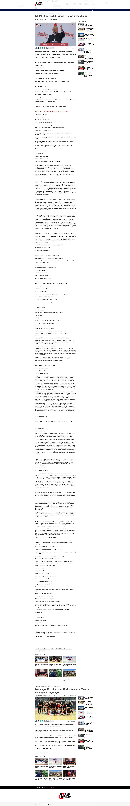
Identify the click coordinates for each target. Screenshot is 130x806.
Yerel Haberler (74, 695)
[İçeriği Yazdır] (47, 48)
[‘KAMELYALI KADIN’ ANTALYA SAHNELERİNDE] (69, 773)
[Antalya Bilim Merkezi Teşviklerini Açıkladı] (41, 659)
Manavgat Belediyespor (45, 752)
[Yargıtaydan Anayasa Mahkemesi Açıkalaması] (81, 36)
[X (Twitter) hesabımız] (51, 787)
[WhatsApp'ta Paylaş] (40, 48)
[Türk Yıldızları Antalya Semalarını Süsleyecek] (69, 659)
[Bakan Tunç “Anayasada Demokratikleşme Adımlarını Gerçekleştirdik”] (81, 51)
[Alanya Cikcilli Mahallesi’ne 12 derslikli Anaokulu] (41, 673)
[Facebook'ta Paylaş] (36, 48)
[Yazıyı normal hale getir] (53, 48)
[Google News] (73, 48)
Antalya (71, 22)
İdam (53, 648)
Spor (70, 695)
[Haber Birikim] (39, 6)
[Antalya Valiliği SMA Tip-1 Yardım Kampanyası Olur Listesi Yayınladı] (69, 673)
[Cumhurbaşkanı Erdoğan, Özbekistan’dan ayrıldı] (81, 45)
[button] (36, 8)
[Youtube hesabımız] (53, 787)
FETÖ (49, 648)
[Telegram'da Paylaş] (42, 48)
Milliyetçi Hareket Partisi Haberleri (65, 648)
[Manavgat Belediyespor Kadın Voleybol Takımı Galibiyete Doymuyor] (55, 659)
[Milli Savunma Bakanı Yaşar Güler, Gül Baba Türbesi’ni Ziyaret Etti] (81, 731)
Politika (75, 22)
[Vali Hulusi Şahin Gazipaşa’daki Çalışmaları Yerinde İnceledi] (55, 673)
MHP (56, 648)
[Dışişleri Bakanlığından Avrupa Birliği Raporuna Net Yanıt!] (81, 63)
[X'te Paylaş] (38, 48)
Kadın (67, 695)
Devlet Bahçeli (43, 648)
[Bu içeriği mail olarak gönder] (45, 48)
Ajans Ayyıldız (50, 804)
